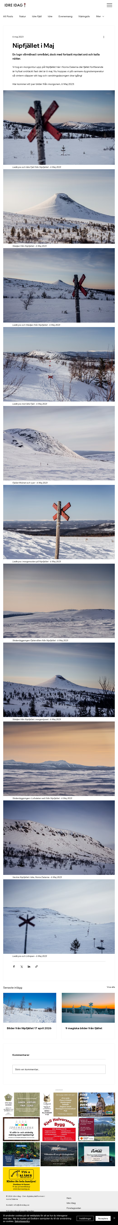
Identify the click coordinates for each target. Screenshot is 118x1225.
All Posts (8, 16)
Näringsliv (84, 16)
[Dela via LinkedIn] (29, 966)
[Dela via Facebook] (13, 966)
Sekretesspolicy (22, 1221)
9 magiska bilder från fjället (83, 1028)
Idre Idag (71, 1203)
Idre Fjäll (37, 16)
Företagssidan (74, 1208)
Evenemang (65, 16)
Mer (98, 16)
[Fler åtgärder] (104, 37)
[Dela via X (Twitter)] (21, 966)
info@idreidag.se (21, 1205)
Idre (50, 16)
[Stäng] (114, 1218)
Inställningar (85, 1218)
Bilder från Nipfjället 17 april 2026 (29, 1028)
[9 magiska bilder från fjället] (88, 1008)
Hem (69, 1198)
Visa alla (111, 987)
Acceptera (103, 1218)
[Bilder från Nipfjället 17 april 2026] (29, 1008)
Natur (22, 16)
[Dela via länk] (36, 966)
